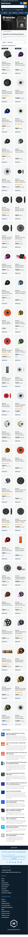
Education (4, 887)
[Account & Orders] (21, 3)
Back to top (14, 847)
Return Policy (5, 911)
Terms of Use (5, 915)
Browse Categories (8, 45)
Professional (5, 884)
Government (5, 891)
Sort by (4, 42)
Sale (10, 12)
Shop (2, 878)
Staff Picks (14, 12)
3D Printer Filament (7, 31)
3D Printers (21, 12)
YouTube (21, 862)
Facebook (7, 862)
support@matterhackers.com (11, 872)
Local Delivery (5, 905)
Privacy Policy (5, 913)
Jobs (2, 909)
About (3, 899)
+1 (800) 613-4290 (6, 870)
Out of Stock (18, 724)
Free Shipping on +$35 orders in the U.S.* (10, 0)
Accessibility (5, 917)
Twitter (10, 862)
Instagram (12, 862)
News (3, 880)
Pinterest (18, 862)
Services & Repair (6, 893)
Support (3, 889)
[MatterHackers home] (6, 3)
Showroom (4, 882)
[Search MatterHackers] (25, 6)
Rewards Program (7, 907)
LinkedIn (15, 862)
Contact (3, 901)
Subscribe (14, 858)
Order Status (5, 903)
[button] (14, 10)
